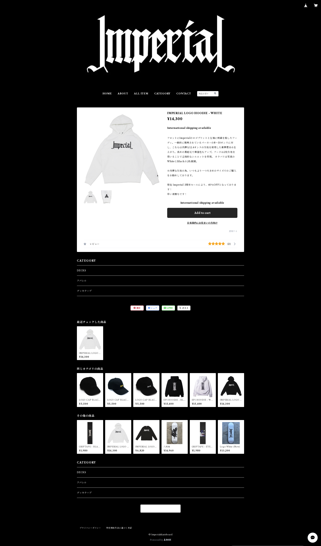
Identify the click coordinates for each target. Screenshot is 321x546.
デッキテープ (84, 290)
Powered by (157, 540)
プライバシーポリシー (90, 528)
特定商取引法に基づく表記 (119, 528)
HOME (107, 93)
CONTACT (183, 93)
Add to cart (202, 213)
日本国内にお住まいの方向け (202, 222)
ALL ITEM (141, 93)
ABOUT (123, 93)
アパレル (82, 280)
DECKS (81, 270)
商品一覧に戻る (160, 508)
